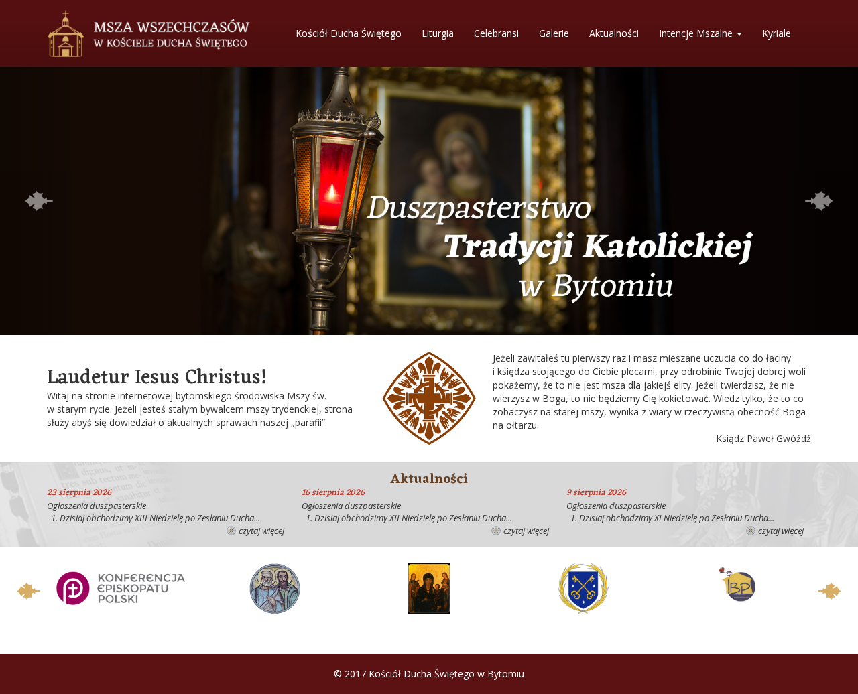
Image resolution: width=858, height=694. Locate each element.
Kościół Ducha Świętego (349, 33)
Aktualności (614, 33)
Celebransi (496, 33)
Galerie (554, 33)
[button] (38, 201)
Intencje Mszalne (697, 33)
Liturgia (438, 33)
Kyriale (776, 33)
